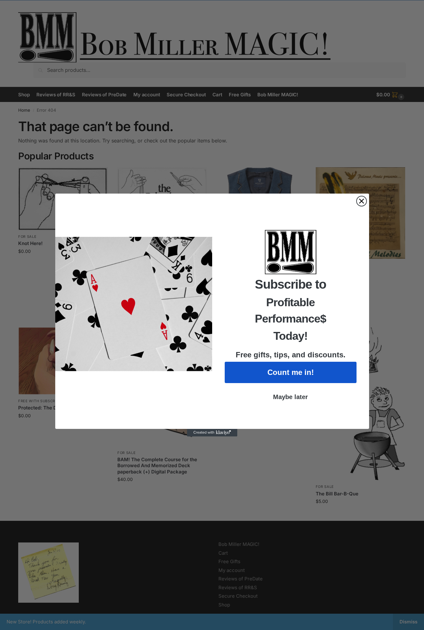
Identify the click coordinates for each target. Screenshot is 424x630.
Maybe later (290, 396)
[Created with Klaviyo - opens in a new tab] (212, 432)
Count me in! (290, 372)
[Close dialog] (362, 201)
